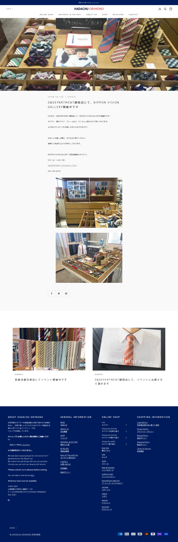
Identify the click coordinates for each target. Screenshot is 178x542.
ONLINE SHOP (47, 15)
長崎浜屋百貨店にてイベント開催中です (41, 379)
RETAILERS (118, 15)
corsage (106, 488)
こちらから (25, 445)
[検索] (165, 9)
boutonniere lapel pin (112, 481)
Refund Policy (142, 436)
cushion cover (108, 475)
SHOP (105, 15)
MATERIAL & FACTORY (70, 15)
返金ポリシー (65, 472)
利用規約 (63, 468)
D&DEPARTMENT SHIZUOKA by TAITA (62, 165)
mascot (106, 501)
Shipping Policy (143, 443)
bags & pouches (108, 468)
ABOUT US (91, 15)
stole (105, 462)
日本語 (8, 9)
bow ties (106, 449)
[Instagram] (9, 500)
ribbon (104, 495)
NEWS (63, 423)
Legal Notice (148, 423)
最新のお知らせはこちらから (89, 2)
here (32, 475)
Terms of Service (144, 449)
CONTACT (133, 15)
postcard (107, 508)
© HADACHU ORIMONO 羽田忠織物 (25, 534)
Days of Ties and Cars (69, 456)
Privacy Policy (145, 430)
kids (104, 455)
